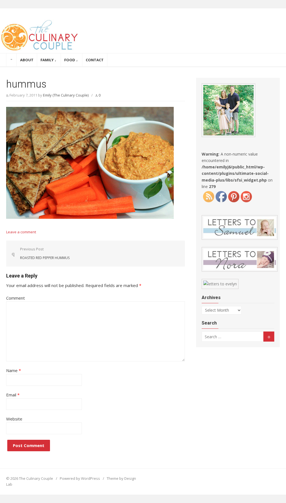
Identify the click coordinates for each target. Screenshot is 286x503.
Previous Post (45, 253)
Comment (15, 298)
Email (13, 395)
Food (69, 59)
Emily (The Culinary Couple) (66, 95)
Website (14, 419)
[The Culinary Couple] (143, 36)
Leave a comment (21, 231)
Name (13, 370)
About (27, 59)
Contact (95, 59)
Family (47, 59)
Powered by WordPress (80, 478)
